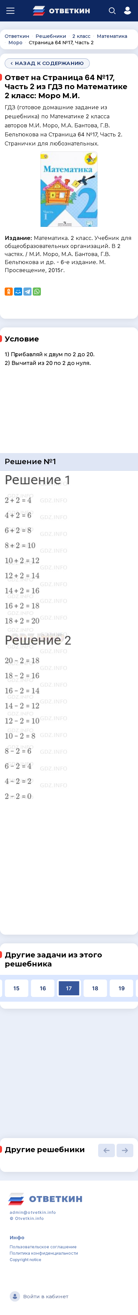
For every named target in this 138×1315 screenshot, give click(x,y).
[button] (106, 1150)
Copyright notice (25, 1259)
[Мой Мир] (18, 292)
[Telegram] (27, 292)
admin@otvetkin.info (33, 1212)
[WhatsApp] (37, 292)
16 (43, 988)
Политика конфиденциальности (44, 1253)
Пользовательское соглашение (43, 1246)
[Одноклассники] (9, 292)
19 (122, 988)
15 (16, 988)
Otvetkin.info (29, 1218)
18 (95, 988)
